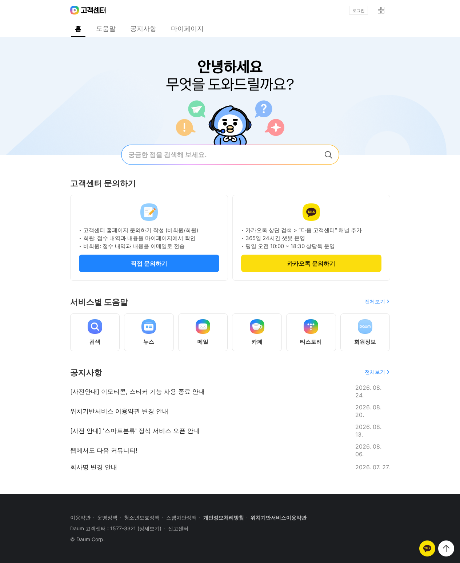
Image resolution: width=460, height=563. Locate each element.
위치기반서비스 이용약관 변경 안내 (119, 411)
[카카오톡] (427, 548)
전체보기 (375, 301)
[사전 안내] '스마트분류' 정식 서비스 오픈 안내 (135, 430)
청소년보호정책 (142, 517)
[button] (381, 10)
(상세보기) (149, 528)
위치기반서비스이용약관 (279, 517)
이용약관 (80, 517)
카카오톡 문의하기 (311, 263)
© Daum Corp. (87, 539)
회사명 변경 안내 (93, 467)
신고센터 (178, 528)
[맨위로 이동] (446, 548)
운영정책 (107, 517)
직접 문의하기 (149, 263)
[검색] (328, 155)
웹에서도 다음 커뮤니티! (103, 450)
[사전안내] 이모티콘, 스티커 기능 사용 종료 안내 (137, 391)
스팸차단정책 (181, 517)
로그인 (358, 10)
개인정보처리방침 (223, 517)
